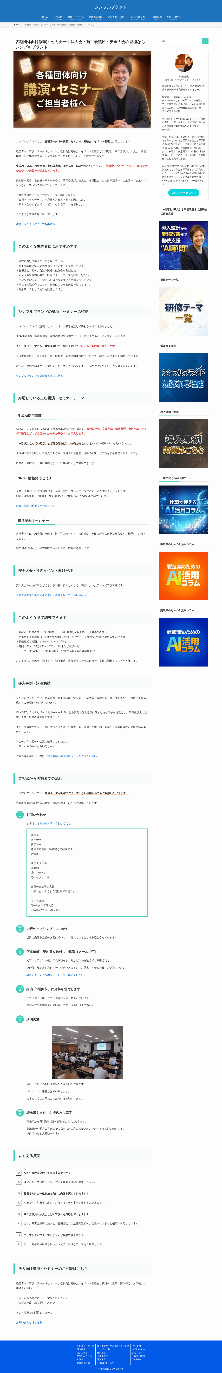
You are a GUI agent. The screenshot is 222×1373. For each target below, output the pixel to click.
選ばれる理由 (83, 1363)
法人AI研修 (82, 1353)
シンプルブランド (111, 7)
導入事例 (81, 1349)
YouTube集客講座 (105, 1363)
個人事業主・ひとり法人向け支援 (113, 1346)
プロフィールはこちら (184, 192)
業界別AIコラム (84, 1356)
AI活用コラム (83, 1359)
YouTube (136, 1359)
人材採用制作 (138, 1356)
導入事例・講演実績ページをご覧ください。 (73, 756)
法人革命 (101, 1359)
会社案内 (136, 1346)
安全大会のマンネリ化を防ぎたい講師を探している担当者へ (51, 595)
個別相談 (101, 1353)
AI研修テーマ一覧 (85, 1346)
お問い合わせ (138, 1349)
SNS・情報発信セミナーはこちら (35, 505)
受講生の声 (102, 1356)
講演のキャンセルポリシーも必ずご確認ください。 (56, 974)
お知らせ (136, 1353)
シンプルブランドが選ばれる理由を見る (39, 375)
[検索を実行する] (205, 41)
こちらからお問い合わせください (53, 823)
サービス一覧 (103, 1349)
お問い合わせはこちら (29, 1322)
